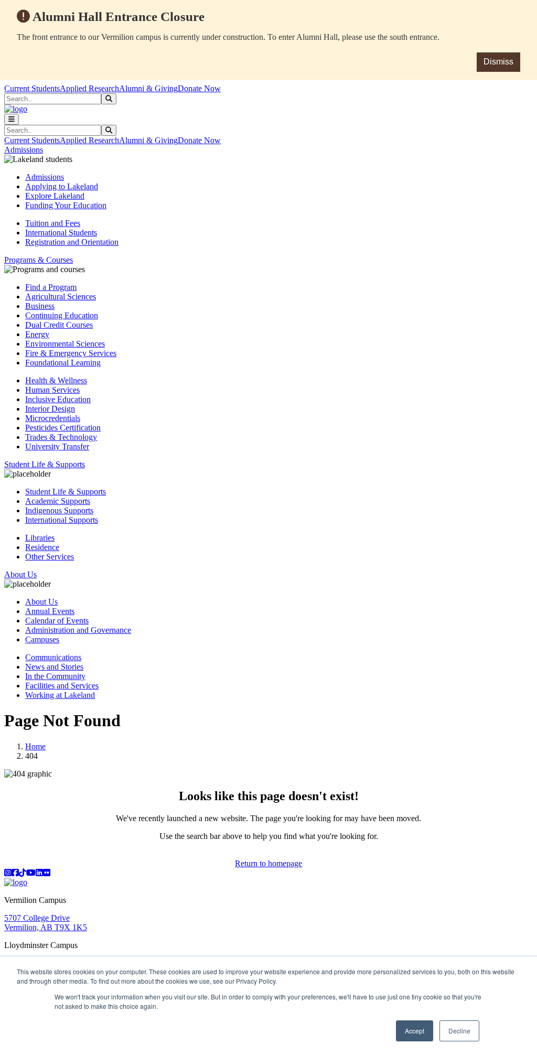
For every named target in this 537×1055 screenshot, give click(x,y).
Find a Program (51, 287)
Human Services (52, 389)
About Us (41, 601)
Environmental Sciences (65, 343)
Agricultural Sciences (60, 296)
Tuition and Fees (52, 223)
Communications (53, 657)
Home (35, 746)
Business (40, 306)
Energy (37, 334)
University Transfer (57, 446)
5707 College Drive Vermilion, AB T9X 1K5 (45, 922)
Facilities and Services (62, 685)
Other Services (49, 556)
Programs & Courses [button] (38, 259)
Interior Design (50, 408)
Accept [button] (414, 1030)
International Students (61, 232)
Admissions (44, 177)
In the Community (55, 676)
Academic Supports (57, 501)
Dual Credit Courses (59, 324)
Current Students (32, 88)
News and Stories (54, 666)
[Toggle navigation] (11, 119)
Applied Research (89, 88)
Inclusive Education (58, 399)
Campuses (42, 639)
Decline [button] (459, 1030)
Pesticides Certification (63, 427)
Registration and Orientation (72, 242)
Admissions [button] (23, 149)
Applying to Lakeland (61, 186)
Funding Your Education (65, 205)
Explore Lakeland (54, 195)
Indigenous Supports (59, 510)
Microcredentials (52, 418)
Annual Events (49, 611)
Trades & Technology (61, 437)
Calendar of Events (57, 620)
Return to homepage (268, 863)
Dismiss (498, 61)
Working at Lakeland (60, 695)
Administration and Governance (78, 630)
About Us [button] (20, 574)
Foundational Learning (63, 362)
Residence (42, 547)
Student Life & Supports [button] (44, 464)
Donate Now (199, 88)
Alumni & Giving (148, 88)
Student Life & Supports (65, 491)
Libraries (40, 537)
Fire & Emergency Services (70, 353)
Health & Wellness (56, 380)
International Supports (61, 519)
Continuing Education (61, 315)
